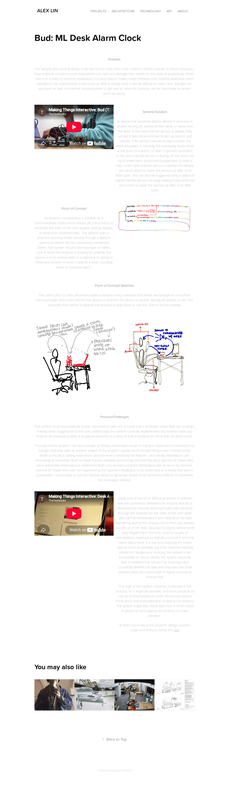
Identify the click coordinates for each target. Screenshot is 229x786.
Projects (98, 11)
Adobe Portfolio (122, 770)
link (176, 630)
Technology (150, 11)
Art (169, 11)
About (183, 11)
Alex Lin (47, 10)
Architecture (123, 11)
